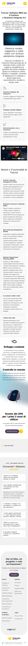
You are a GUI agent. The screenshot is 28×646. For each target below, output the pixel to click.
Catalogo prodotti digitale (12, 110)
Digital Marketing (7, 596)
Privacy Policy (19, 616)
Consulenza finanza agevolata (7, 600)
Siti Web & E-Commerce (6, 589)
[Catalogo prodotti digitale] (4, 106)
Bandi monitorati (7, 604)
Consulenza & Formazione (6, 608)
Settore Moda (6, 621)
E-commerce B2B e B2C (11, 296)
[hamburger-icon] (24, 3)
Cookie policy (19, 618)
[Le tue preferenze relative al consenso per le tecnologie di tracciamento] (2, 643)
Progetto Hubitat (19, 588)
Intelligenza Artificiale (5, 584)
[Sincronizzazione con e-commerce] (4, 124)
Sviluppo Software (7, 593)
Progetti (17, 585)
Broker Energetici (7, 618)
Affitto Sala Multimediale (18, 592)
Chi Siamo (18, 582)
